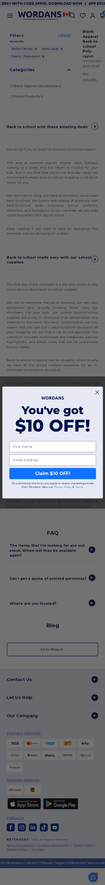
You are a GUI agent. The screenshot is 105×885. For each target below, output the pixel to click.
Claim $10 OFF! (52, 473)
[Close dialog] (97, 392)
